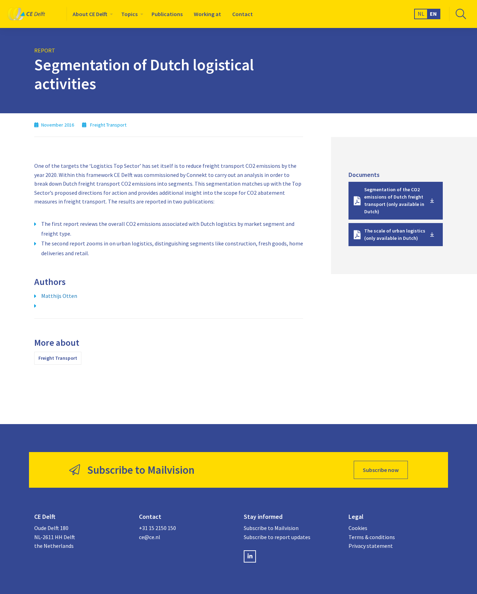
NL (421, 13)
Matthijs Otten (59, 295)
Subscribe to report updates (277, 537)
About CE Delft (90, 13)
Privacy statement (370, 545)
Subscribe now (381, 469)
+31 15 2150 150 (157, 527)
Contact (242, 13)
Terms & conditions (371, 537)
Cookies (357, 527)
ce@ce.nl (149, 537)
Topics (129, 13)
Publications (167, 13)
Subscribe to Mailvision (271, 527)
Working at (207, 13)
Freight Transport (57, 358)
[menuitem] (91, 14)
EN (433, 13)
